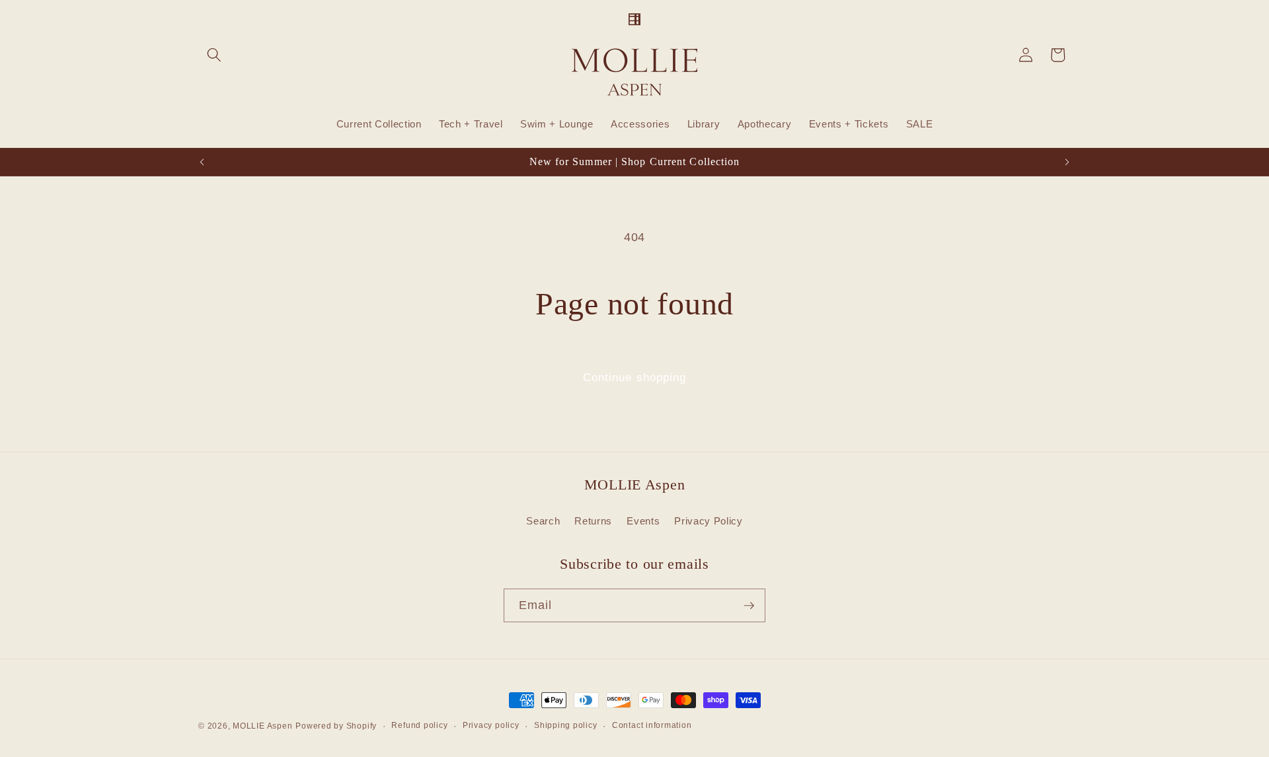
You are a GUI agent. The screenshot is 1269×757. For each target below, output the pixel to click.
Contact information (652, 725)
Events (643, 520)
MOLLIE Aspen (262, 726)
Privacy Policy (708, 520)
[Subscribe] (749, 606)
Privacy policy (491, 725)
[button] (214, 55)
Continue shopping (635, 377)
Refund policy (419, 725)
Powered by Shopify (336, 726)
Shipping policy (565, 725)
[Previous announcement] (202, 162)
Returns (593, 520)
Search (543, 520)
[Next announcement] (1067, 162)
